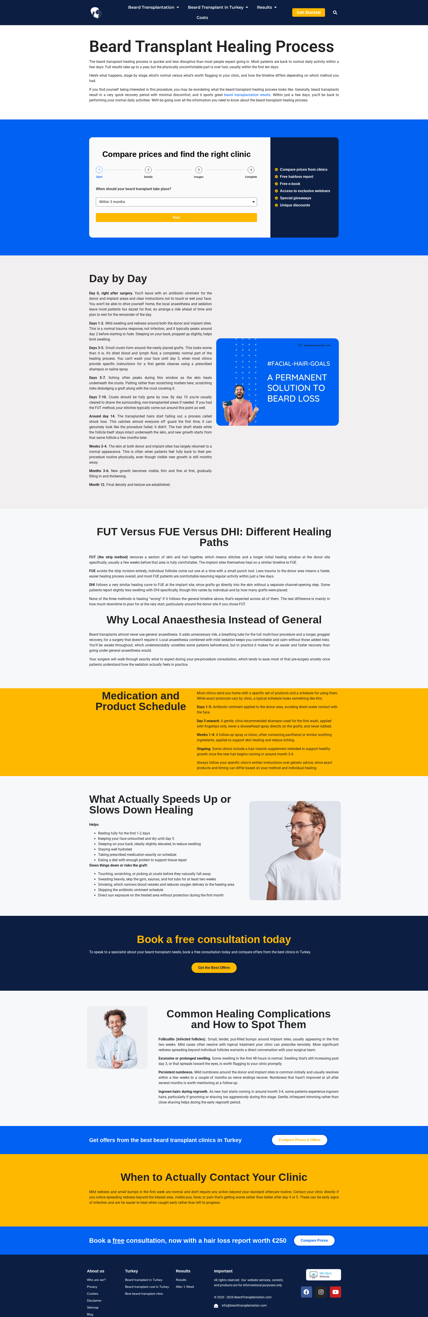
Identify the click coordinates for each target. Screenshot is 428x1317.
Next (176, 218)
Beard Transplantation (151, 7)
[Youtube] (335, 1292)
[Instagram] (321, 1292)
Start (99, 176)
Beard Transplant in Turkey (215, 7)
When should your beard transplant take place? (133, 189)
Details (148, 176)
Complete (251, 176)
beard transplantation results (247, 95)
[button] (335, 12)
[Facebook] (306, 1292)
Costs (202, 17)
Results (264, 7)
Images (199, 176)
